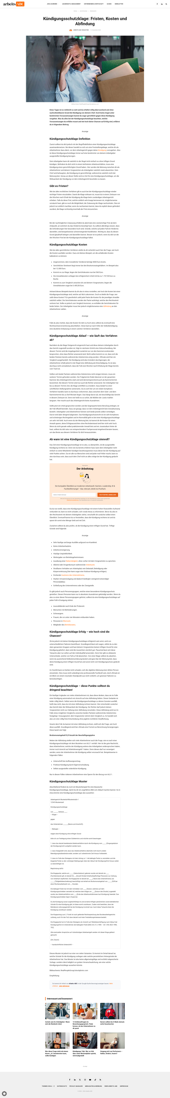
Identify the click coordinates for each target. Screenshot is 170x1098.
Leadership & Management (71, 4)
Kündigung (102, 150)
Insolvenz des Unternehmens (72, 575)
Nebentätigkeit (72, 561)
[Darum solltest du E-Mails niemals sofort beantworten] (112, 1011)
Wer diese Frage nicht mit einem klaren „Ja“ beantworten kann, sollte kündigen (56, 1053)
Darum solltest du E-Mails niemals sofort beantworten (112, 1023)
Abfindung (107, 306)
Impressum (124, 1086)
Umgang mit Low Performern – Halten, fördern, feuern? (111, 1052)
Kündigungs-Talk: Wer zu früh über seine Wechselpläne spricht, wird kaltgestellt (84, 1053)
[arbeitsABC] (14, 3)
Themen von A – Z (48, 1086)
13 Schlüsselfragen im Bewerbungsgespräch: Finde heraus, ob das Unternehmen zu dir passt (84, 1025)
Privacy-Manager (76, 1086)
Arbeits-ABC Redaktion (81, 30)
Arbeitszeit (90, 565)
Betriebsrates (70, 625)
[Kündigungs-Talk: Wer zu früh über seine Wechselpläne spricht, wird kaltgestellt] (85, 1040)
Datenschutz (62, 1086)
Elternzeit (66, 621)
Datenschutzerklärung (73, 500)
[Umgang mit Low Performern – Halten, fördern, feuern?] (112, 1040)
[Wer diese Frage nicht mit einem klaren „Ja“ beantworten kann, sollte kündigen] (57, 1040)
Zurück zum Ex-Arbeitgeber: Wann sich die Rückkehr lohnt (57, 1023)
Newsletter (119, 4)
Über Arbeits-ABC (111, 1086)
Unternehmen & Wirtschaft (93, 4)
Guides (109, 4)
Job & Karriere (52, 4)
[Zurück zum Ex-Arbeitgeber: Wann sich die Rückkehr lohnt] (57, 1011)
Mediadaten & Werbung (93, 1086)
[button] (4, 1093)
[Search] (166, 4)
